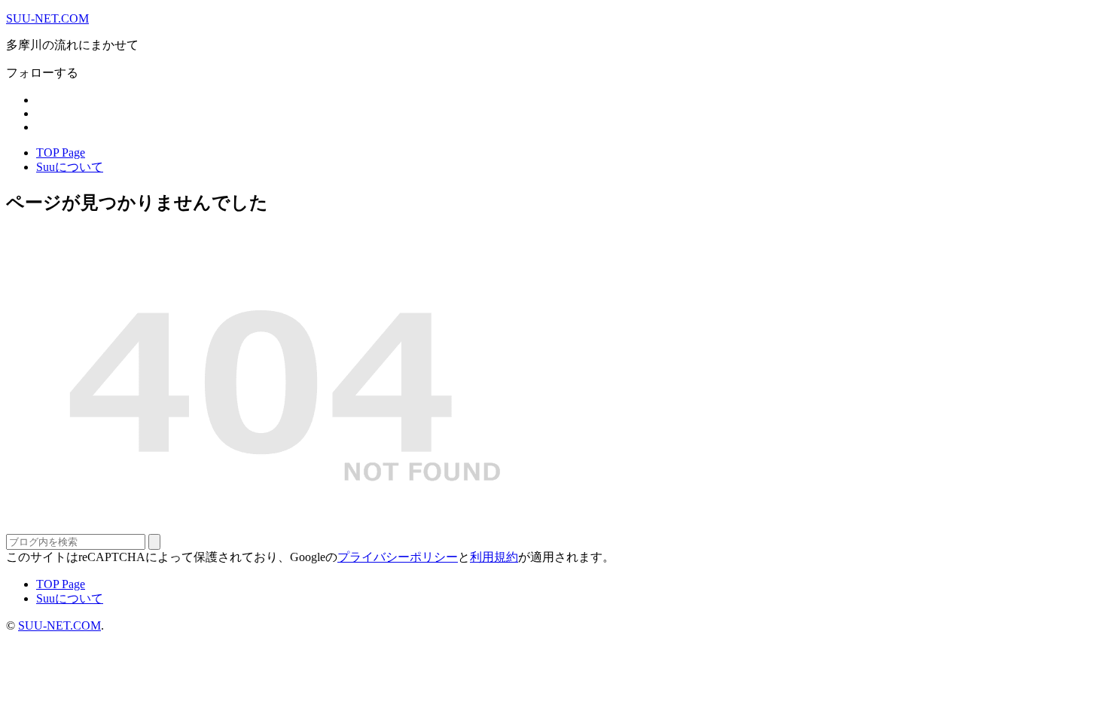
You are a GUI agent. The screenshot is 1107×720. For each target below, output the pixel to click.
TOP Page (60, 152)
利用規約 (494, 557)
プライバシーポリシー (397, 557)
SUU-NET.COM (47, 18)
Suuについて (69, 166)
